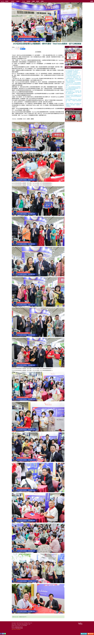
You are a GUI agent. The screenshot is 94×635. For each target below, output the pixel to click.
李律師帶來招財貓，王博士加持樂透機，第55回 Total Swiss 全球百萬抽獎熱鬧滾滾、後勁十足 (74, 84)
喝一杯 (24, 118)
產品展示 (18, 1)
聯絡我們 (37, 1)
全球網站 (42, 1)
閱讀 (23, 48)
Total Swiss (14, 118)
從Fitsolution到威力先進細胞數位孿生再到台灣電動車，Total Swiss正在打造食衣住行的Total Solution (74, 96)
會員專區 (91, 1)
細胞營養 (32, 118)
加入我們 (12, 1)
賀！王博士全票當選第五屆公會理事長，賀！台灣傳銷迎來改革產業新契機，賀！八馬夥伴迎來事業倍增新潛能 (73, 88)
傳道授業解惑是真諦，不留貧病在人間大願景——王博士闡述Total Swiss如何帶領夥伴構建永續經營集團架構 (73, 80)
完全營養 (28, 118)
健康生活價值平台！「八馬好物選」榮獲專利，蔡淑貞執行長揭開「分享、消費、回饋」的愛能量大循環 (73, 92)
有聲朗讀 (38, 51)
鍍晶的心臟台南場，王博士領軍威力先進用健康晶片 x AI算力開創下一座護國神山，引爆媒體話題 (73, 105)
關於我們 (6, 1)
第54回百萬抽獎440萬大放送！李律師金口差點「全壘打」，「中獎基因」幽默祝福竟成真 (74, 100)
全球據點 (33, 1)
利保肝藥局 (28, 1)
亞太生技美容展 (19, 118)
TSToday (23, 1)
